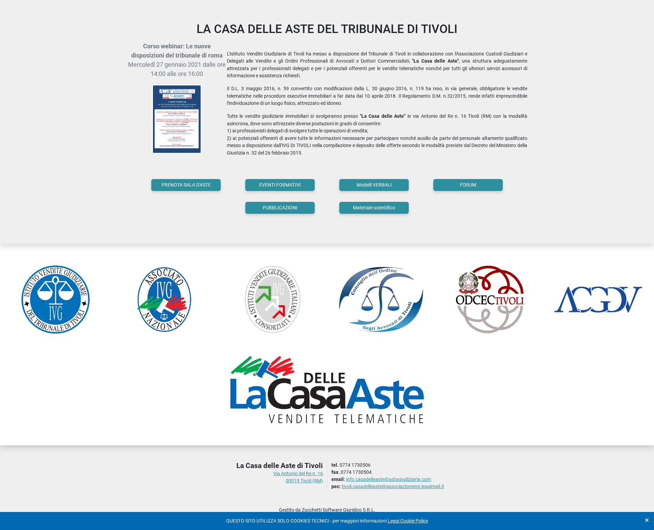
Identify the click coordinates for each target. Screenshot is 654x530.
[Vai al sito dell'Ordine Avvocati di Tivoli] (381, 299)
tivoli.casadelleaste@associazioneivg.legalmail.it (393, 486)
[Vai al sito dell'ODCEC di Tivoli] (490, 299)
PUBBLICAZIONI (280, 207)
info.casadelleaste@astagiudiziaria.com (388, 479)
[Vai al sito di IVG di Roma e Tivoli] (55, 299)
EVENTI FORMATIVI (280, 185)
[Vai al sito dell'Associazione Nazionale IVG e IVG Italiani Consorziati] (164, 299)
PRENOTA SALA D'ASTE (186, 185)
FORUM (468, 185)
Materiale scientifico (374, 207)
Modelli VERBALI (374, 185)
